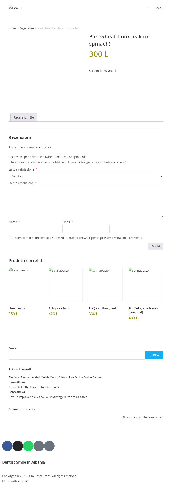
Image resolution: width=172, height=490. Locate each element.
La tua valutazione (23, 169)
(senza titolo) (17, 382)
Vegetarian (27, 28)
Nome (14, 222)
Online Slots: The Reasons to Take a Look (34, 387)
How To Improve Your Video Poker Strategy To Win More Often (48, 397)
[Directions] (49, 446)
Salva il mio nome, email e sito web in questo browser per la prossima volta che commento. (79, 238)
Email (67, 222)
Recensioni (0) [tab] (24, 117)
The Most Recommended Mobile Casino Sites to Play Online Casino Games (55, 377)
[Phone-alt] (39, 446)
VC (26, 481)
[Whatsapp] (28, 446)
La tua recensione (22, 183)
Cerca (12, 348)
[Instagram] (18, 446)
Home (12, 28)
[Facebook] (7, 446)
